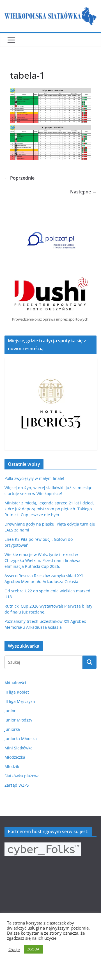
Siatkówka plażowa (22, 775)
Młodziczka (14, 757)
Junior (10, 710)
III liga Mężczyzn (19, 701)
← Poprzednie (19, 178)
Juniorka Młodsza (20, 738)
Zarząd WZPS (16, 785)
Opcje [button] (14, 949)
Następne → (83, 192)
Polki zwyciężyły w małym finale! (34, 478)
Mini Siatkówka (18, 748)
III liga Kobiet (16, 692)
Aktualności (15, 682)
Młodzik (11, 766)
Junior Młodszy (18, 720)
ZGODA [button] (33, 949)
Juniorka (12, 729)
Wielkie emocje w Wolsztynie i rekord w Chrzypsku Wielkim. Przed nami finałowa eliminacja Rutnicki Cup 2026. (42, 560)
